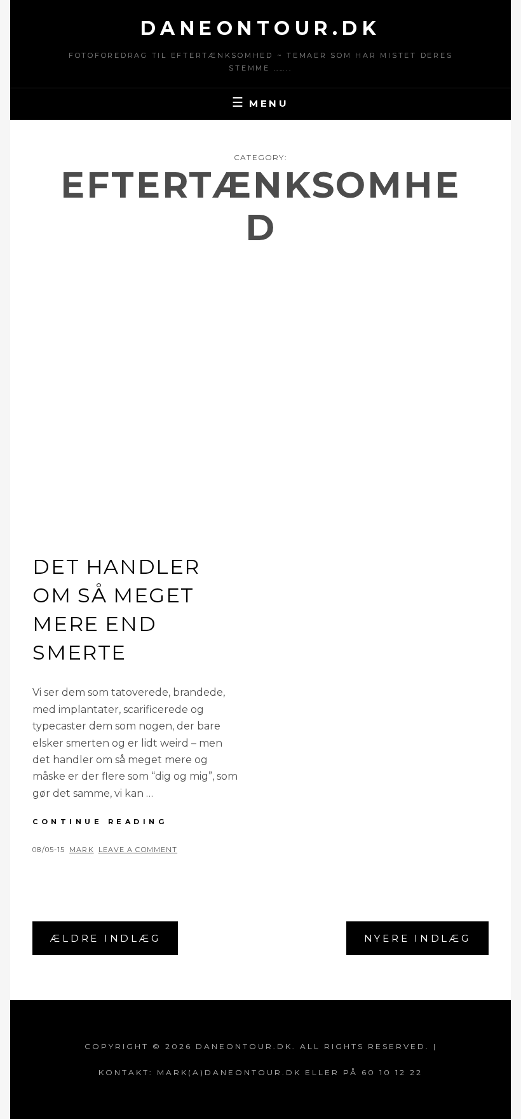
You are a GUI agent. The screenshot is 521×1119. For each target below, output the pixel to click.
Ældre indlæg (105, 938)
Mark (81, 849)
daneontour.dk (260, 28)
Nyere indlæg (417, 938)
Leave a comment (138, 849)
